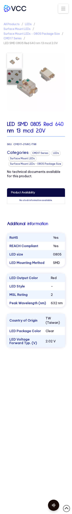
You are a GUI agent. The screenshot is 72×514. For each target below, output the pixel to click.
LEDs (28, 24)
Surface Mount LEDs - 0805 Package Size (32, 34)
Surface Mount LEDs (17, 29)
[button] (63, 8)
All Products (12, 24)
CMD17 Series (13, 38)
